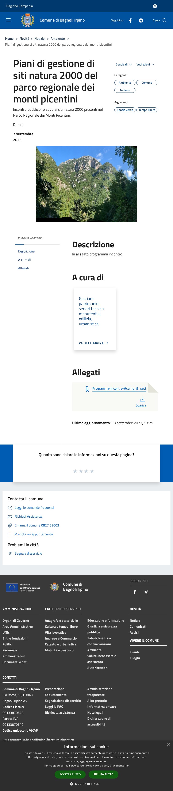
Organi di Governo (16, 620)
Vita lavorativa (55, 632)
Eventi (134, 652)
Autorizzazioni (97, 667)
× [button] (168, 745)
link (127, 765)
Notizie (39, 38)
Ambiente (58, 38)
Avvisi (134, 632)
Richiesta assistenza (60, 712)
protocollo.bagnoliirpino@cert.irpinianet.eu (42, 739)
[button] (86, 784)
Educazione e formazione (105, 620)
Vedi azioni (143, 64)
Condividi (122, 64)
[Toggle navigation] (8, 19)
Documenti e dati (15, 661)
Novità (24, 38)
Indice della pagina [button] (30, 238)
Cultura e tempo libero (61, 626)
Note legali (95, 712)
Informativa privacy (101, 706)
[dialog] (86, 766)
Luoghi (135, 657)
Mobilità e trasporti (59, 650)
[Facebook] (128, 20)
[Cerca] (164, 20)
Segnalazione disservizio (63, 700)
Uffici (6, 632)
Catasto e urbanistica (60, 644)
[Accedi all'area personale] (155, 6)
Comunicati (138, 626)
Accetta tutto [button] (70, 774)
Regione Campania (19, 5)
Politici (7, 644)
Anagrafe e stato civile (61, 620)
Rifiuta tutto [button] (103, 774)
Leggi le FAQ (54, 706)
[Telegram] (139, 20)
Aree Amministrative (18, 626)
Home (9, 38)
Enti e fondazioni (15, 638)
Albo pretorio (97, 700)
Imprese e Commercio (61, 638)
